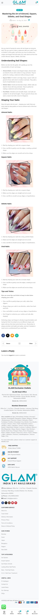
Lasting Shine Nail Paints (8, 567)
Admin (14, 20)
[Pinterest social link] (15, 502)
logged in (11, 355)
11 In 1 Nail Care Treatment (9, 573)
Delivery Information (7, 516)
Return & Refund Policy (8, 526)
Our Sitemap (5, 590)
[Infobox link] (20, 447)
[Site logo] (19, 2)
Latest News (4, 587)
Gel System (4, 557)
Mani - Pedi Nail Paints (7, 570)
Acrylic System (5, 560)
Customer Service (7, 507)
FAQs (3, 593)
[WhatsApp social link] (17, 335)
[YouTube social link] (12, 502)
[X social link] (8, 335)
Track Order (4, 513)
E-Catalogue (5, 581)
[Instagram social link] (9, 502)
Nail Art (19, 10)
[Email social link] (12, 335)
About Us (4, 510)
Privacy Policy (5, 520)
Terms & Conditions (7, 523)
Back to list (19, 343)
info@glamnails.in (12, 498)
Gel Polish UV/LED (6, 564)
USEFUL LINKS (6, 578)
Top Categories (7, 554)
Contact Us (4, 584)
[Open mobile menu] (2, 3)
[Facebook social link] (3, 335)
